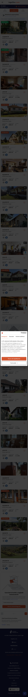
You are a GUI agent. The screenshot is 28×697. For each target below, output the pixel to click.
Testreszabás (13, 362)
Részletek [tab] (11, 336)
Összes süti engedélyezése (14, 358)
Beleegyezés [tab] (4, 336)
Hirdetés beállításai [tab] (20, 336)
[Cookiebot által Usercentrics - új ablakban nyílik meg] (21, 333)
